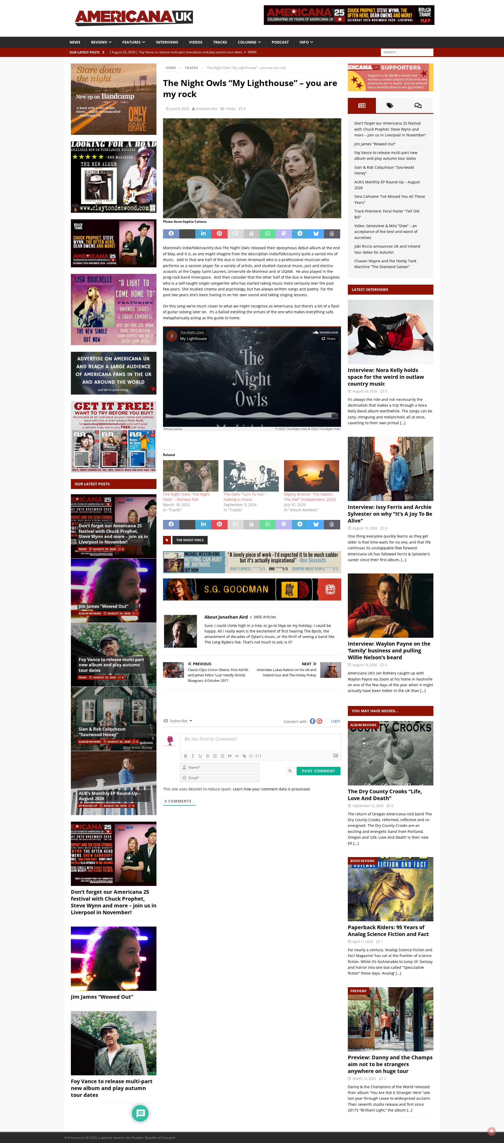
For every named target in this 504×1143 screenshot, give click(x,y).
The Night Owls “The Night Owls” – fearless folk (186, 497)
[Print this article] (252, 234)
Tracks (220, 42)
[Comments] (418, 105)
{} (251, 756)
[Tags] (390, 105)
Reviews (99, 42)
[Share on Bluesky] (316, 234)
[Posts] (362, 105)
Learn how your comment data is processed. (272, 788)
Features (131, 42)
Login (335, 720)
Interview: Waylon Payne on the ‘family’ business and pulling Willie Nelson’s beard (389, 650)
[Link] (244, 756)
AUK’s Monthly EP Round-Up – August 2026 (110, 796)
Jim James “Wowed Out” (103, 606)
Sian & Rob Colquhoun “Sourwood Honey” (102, 731)
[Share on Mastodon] (284, 234)
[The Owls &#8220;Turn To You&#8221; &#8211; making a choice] (251, 476)
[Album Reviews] (390, 753)
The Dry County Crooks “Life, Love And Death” (385, 795)
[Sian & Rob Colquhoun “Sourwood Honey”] (113, 719)
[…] (403, 422)
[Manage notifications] (491, 1131)
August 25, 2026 (104, 549)
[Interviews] (390, 332)
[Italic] (193, 756)
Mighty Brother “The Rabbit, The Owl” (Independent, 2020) (310, 497)
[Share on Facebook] (171, 234)
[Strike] (207, 756)
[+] (258, 756)
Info (304, 42)
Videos (195, 42)
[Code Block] (237, 756)
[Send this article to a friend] (236, 234)
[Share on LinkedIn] (203, 234)
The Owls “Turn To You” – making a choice (246, 497)
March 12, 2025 (364, 1078)
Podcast (280, 42)
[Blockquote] (229, 756)
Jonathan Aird (206, 108)
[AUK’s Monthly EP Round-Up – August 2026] (113, 783)
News (75, 42)
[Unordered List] (222, 756)
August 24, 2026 (365, 391)
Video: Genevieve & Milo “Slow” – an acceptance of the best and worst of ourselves (385, 231)
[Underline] (200, 756)
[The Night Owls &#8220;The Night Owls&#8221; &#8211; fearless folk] (190, 476)
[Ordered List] (215, 756)
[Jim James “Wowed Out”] (113, 590)
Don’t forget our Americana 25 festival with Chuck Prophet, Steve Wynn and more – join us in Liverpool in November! (113, 534)
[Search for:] (407, 51)
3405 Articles (265, 616)
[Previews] (390, 1019)
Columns (247, 42)
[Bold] (185, 756)
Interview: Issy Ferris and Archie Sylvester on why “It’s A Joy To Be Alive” (390, 513)
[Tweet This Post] (187, 234)
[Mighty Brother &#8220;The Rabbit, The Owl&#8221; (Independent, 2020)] (311, 476)
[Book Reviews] (390, 889)
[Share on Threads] (332, 234)
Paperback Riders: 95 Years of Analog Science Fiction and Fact (388, 931)
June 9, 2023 (179, 108)
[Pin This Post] (219, 234)
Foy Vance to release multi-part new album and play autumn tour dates (111, 665)
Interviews (167, 42)
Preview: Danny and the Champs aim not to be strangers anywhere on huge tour (390, 1064)
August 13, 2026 (365, 664)
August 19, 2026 (365, 528)
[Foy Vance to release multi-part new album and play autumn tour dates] (113, 655)
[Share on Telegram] (300, 234)
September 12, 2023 (368, 805)
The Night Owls (190, 540)
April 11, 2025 (363, 941)
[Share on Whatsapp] (268, 234)
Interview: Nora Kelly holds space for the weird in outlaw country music (386, 376)
